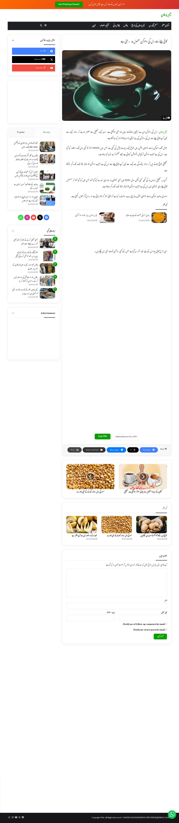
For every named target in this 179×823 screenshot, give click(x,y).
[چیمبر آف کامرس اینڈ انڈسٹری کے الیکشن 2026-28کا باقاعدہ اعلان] (47, 147)
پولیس (125, 26)
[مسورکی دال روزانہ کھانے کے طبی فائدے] (116, 524)
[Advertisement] (116, 239)
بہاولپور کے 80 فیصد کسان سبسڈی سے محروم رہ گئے (26, 186)
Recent (46, 132)
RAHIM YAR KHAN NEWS (134, 817)
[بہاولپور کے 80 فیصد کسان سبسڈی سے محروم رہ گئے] (47, 188)
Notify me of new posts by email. (149, 630)
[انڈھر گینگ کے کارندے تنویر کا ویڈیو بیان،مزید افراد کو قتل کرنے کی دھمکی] (47, 256)
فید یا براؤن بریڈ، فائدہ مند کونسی (86, 216)
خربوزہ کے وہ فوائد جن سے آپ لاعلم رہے (84, 536)
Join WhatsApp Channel (68, 4)
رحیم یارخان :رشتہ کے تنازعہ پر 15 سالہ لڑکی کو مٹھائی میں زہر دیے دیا (25, 292)
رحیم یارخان (163, 132)
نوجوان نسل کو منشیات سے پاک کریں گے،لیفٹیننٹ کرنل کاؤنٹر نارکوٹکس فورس (26, 174)
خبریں (94, 26)
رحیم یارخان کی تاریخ (138, 26)
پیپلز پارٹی (116, 26)
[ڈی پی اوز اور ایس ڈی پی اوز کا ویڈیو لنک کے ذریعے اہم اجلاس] (47, 200)
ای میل (164, 613)
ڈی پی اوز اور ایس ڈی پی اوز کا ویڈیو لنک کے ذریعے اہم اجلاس (26, 199)
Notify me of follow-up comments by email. (144, 624)
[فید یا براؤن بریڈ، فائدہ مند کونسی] (107, 217)
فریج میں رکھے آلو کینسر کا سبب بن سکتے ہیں (153, 536)
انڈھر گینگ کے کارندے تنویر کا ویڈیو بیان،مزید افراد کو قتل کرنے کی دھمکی (27, 254)
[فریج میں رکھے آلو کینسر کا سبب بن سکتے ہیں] (151, 524)
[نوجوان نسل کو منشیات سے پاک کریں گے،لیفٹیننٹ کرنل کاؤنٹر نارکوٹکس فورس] (47, 175)
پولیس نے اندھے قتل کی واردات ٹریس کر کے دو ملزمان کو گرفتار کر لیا (26, 279)
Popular (20, 132)
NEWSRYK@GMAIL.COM (158, 817)
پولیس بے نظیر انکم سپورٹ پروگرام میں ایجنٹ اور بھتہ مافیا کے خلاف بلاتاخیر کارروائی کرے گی (26, 159)
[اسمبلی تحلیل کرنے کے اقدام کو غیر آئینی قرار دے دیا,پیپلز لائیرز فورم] (47, 243)
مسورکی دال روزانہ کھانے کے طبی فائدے (119, 536)
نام (166, 601)
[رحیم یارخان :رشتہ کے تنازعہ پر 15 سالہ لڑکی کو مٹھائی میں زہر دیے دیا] (47, 293)
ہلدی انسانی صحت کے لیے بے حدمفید (137, 216)
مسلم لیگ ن (153, 26)
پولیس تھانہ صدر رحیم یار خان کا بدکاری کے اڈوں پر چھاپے (25, 267)
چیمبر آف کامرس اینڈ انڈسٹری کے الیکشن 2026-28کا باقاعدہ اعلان (26, 145)
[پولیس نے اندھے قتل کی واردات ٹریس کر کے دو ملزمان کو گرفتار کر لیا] (47, 281)
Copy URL (102, 436)
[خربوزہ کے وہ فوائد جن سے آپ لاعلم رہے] (81, 524)
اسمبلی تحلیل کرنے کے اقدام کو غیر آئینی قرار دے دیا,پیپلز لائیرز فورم (26, 242)
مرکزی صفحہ (165, 26)
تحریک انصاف (104, 26)
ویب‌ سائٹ (111, 613)
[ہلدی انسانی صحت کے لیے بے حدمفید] (159, 217)
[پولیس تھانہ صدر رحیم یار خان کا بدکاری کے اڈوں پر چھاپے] (47, 268)
